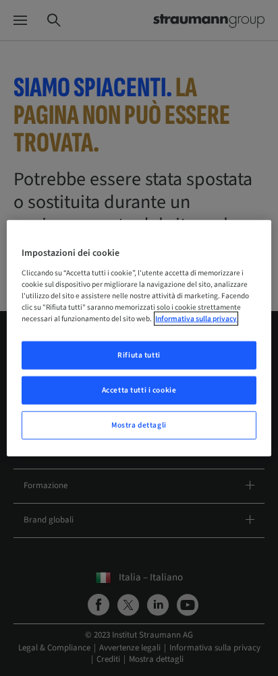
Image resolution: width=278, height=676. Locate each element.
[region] (139, 338)
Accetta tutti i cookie (139, 389)
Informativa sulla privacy (196, 319)
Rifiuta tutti (138, 355)
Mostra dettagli (139, 424)
